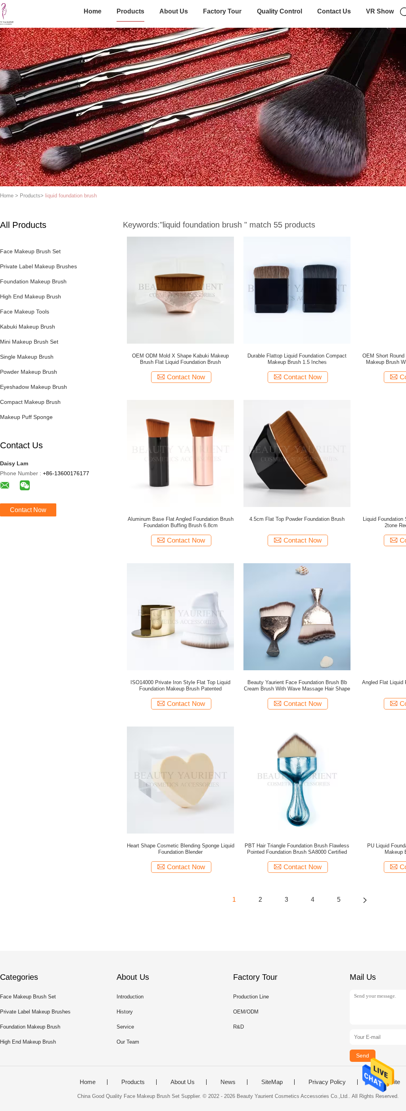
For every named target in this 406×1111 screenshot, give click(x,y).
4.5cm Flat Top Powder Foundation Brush (297, 519)
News (228, 1082)
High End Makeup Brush (30, 296)
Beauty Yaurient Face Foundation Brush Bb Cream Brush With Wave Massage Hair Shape (297, 685)
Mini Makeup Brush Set (29, 341)
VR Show (380, 11)
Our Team (128, 1042)
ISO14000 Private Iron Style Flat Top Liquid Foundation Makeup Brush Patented (180, 685)
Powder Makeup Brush (28, 372)
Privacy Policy (327, 1082)
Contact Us (334, 11)
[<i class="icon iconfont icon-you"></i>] (364, 899)
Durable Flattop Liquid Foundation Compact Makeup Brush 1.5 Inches (297, 359)
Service (125, 1027)
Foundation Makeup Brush (33, 281)
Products (130, 11)
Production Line (251, 997)
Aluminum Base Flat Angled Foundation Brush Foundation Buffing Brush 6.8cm (181, 522)
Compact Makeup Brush (30, 402)
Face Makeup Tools (24, 311)
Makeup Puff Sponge (26, 417)
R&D (238, 1027)
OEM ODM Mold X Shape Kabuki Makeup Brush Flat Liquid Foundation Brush (180, 359)
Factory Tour (222, 11)
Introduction (130, 997)
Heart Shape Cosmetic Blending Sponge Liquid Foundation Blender (180, 849)
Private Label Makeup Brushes (38, 266)
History (125, 1012)
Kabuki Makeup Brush (27, 326)
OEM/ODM (246, 1012)
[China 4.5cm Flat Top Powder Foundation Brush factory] (296, 453)
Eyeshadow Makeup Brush (33, 387)
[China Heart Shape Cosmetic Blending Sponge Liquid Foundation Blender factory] (180, 780)
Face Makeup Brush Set (30, 251)
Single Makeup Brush (27, 357)
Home (93, 11)
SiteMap (272, 1082)
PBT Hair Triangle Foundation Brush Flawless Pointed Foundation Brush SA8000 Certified (297, 849)
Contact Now (28, 510)
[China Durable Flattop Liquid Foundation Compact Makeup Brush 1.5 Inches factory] (296, 290)
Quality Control (279, 11)
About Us (173, 11)
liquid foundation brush (71, 196)
